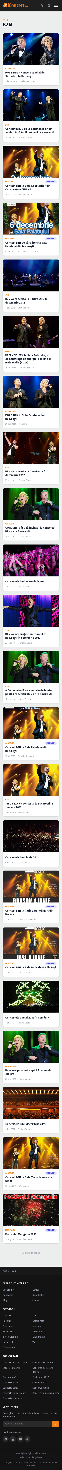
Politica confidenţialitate (31, 1457)
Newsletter (38, 1295)
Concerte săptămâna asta (45, 1393)
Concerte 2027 (39, 1382)
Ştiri (34, 1315)
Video (35, 1342)
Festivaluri (37, 1331)
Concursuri (8, 1326)
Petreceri (8, 1331)
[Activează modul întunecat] (42, 5)
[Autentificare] (49, 5)
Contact (36, 1300)
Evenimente (38, 1336)
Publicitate (8, 1295)
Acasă (6, 1270)
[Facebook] (6, 1439)
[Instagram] (13, 1439)
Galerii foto (38, 1321)
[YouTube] (20, 1439)
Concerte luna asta (12, 1398)
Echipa (35, 1289)
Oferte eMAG (9, 1377)
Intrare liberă (10, 1342)
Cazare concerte (11, 1368)
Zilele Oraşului (10, 1336)
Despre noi (8, 1289)
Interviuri (37, 1326)
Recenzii (7, 1321)
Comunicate (9, 1347)
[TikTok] (27, 1439)
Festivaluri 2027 (40, 1377)
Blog (5, 1300)
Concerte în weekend (14, 1393)
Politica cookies (40, 1453)
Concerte (7, 1315)
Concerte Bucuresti (42, 1362)
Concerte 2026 (10, 1382)
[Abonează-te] (55, 1424)
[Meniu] (56, 5)
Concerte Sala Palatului (15, 1362)
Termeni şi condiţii (23, 1453)
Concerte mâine (40, 1387)
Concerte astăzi (11, 1387)
